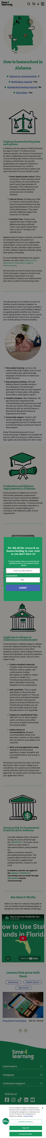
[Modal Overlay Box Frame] (23, 569)
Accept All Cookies (25, 1134)
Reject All (25, 1128)
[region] (23, 1121)
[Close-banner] (42, 1108)
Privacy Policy (28, 1116)
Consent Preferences (25, 1122)
